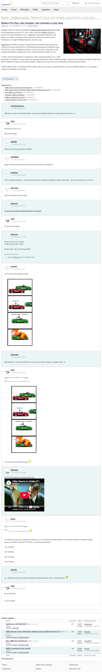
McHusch (9, 635)
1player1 (8, 626)
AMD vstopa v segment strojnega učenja (18, 87)
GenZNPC (87, 641)
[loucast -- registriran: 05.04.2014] (7, 267)
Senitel (14, 570)
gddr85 (14, 141)
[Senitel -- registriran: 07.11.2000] (7, 571)
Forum (14, 9)
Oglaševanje (6, 668)
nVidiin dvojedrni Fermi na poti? (16, 100)
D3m (13, 121)
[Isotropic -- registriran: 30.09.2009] (7, 189)
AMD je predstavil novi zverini (15, 97)
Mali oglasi (25, 9)
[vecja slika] (82, 41)
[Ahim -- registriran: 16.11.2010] (7, 520)
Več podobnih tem (7, 658)
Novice (4, 9)
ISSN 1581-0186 (74, 668)
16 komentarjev (8, 79)
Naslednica (5, 44)
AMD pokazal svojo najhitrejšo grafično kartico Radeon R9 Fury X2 (27, 90)
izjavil (26, 377)
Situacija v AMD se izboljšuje (15, 95)
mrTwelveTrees (17, 106)
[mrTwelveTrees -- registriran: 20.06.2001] (7, 107)
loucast (14, 266)
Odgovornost (73, 664)
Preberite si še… (6, 85)
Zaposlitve (46, 9)
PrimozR (8, 650)
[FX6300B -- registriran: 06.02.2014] (7, 158)
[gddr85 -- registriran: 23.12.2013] (7, 142)
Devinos (14, 203)
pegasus (14, 172)
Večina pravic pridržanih (44, 664)
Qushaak (14, 354)
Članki (35, 9)
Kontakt (38, 668)
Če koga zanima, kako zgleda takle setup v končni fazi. (22, 211)
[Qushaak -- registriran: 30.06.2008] (7, 355)
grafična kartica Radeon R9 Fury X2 (43, 30)
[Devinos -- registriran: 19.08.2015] (7, 204)
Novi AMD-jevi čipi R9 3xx (14, 92)
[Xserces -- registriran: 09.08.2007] (7, 235)
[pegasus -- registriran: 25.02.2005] (7, 173)
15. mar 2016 (14, 26)
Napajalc (14, 470)
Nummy (86, 648)
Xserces (14, 234)
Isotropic (14, 188)
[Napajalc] (7, 471)
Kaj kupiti (15, 628)
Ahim (13, 519)
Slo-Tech (4, 30)
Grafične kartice (32, 26)
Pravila (4, 664)
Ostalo (56, 9)
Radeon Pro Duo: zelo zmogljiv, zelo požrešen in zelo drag (32, 23)
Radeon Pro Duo (47, 32)
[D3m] (7, 122)
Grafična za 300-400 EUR (16, 624)
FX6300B (14, 157)
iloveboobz (88, 624)
